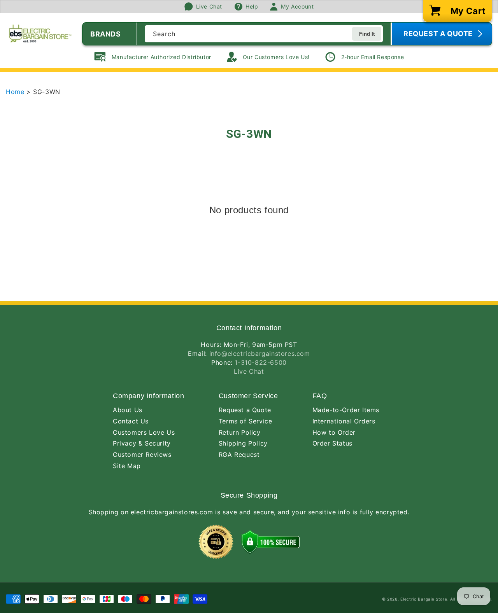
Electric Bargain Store (423, 599)
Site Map (127, 466)
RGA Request (239, 454)
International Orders (343, 421)
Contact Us (131, 421)
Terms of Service (245, 421)
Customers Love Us (144, 432)
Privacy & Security (142, 443)
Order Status (332, 443)
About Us (127, 410)
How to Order (334, 432)
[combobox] (264, 33)
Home (16, 92)
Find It (367, 34)
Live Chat (249, 371)
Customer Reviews (142, 454)
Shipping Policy (243, 443)
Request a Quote (245, 410)
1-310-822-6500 (260, 362)
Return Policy (240, 432)
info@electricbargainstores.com (259, 353)
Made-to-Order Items (345, 410)
